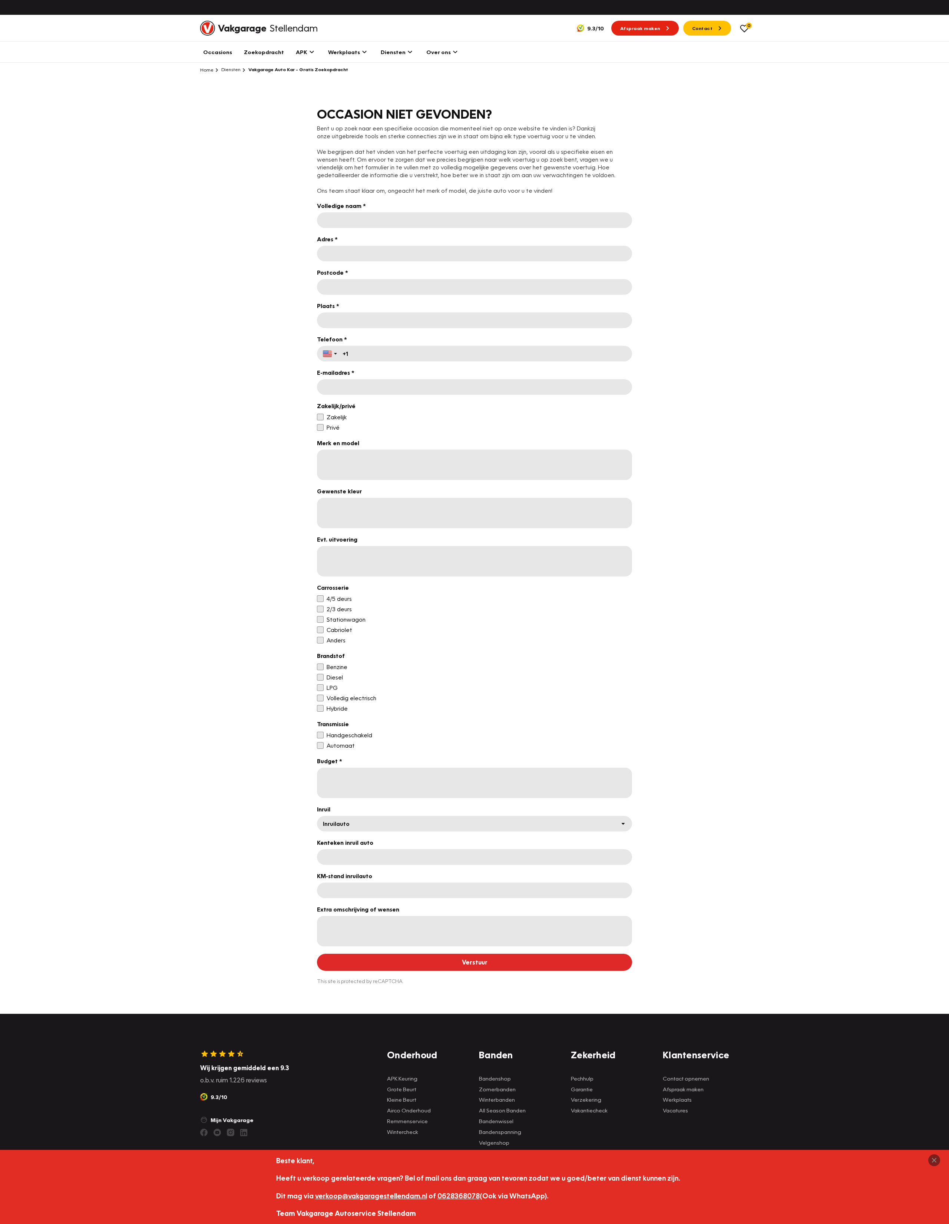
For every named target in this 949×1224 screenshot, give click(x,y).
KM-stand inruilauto (344, 876)
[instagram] (230, 1132)
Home (207, 69)
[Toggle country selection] (331, 353)
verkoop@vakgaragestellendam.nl (371, 1195)
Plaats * (328, 306)
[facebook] (204, 1132)
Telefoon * (332, 339)
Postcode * (332, 272)
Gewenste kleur (339, 491)
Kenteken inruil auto (345, 842)
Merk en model (338, 443)
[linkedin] (244, 1132)
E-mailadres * (335, 372)
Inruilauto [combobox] (336, 823)
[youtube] (217, 1132)
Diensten (230, 69)
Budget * (329, 761)
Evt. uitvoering (337, 539)
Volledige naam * (341, 205)
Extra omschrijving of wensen (358, 909)
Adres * (327, 239)
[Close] (934, 1160)
